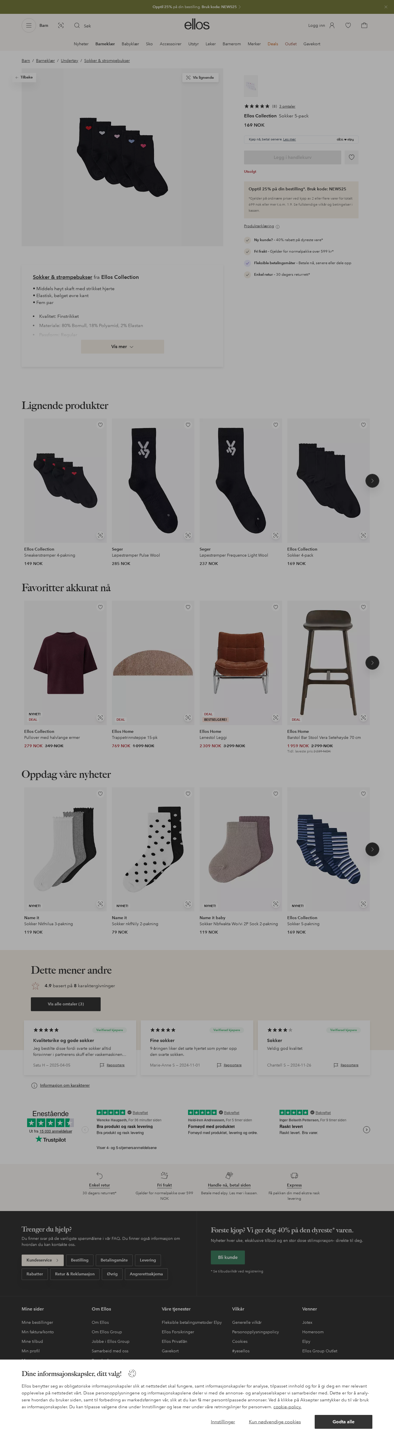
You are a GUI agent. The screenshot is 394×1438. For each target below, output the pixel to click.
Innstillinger (223, 1421)
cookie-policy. (287, 1406)
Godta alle (343, 1421)
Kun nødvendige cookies (275, 1421)
